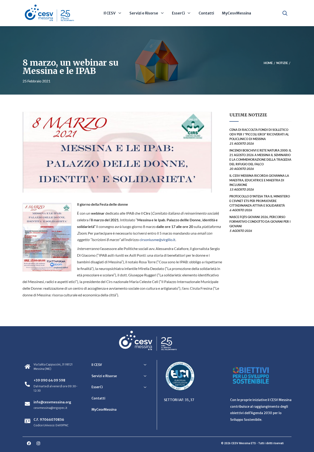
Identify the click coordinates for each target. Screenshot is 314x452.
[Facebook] (29, 443)
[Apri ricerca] (284, 13)
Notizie (282, 63)
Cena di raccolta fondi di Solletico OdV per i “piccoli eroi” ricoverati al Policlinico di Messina (259, 134)
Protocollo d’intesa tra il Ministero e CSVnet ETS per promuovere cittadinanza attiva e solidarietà (259, 200)
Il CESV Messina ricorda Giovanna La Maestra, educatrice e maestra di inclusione (259, 180)
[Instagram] (38, 443)
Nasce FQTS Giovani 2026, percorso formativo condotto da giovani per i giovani (260, 221)
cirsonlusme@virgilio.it (157, 239)
